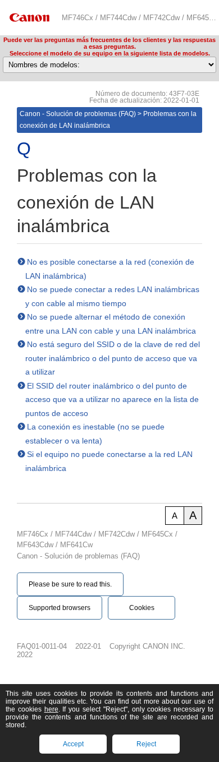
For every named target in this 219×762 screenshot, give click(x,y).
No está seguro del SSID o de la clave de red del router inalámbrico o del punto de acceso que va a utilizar (112, 358)
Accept (73, 744)
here (51, 709)
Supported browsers (59, 608)
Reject (146, 744)
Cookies (141, 608)
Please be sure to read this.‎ (70, 584)
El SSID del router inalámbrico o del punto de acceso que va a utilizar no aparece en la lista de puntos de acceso (112, 399)
